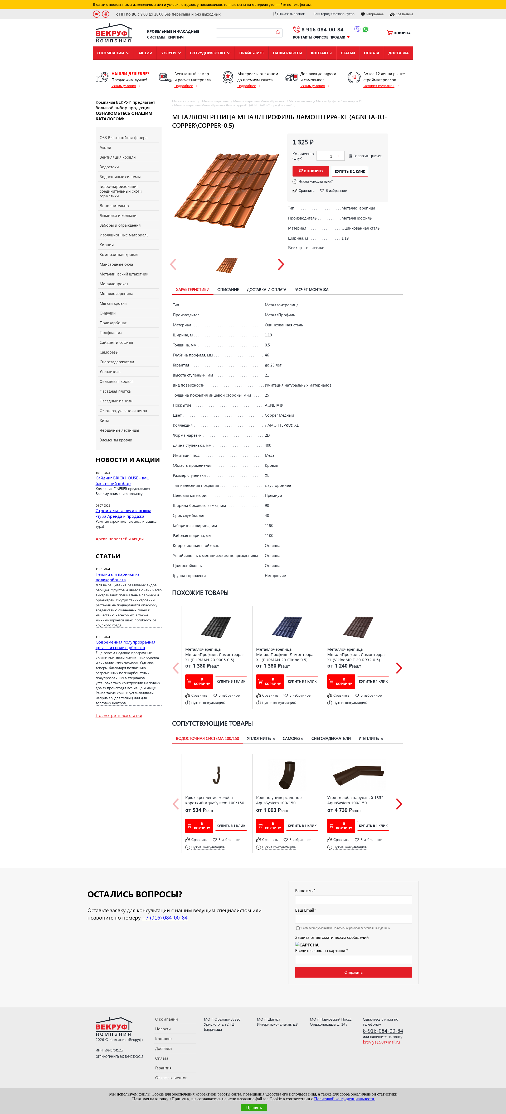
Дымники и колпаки (118, 215)
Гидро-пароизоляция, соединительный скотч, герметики (121, 191)
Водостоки (109, 166)
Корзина (402, 33)
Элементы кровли (116, 439)
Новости (163, 1028)
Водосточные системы (120, 176)
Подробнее (183, 85)
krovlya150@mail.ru (381, 1042)
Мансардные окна (116, 264)
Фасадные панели (116, 400)
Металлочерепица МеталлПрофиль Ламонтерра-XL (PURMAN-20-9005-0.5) (214, 654)
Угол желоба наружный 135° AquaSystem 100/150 (355, 800)
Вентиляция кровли (118, 157)
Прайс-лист (251, 52)
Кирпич (107, 244)
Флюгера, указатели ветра (123, 410)
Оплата (372, 52)
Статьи (348, 52)
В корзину (313, 171)
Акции (145, 52)
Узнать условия (123, 85)
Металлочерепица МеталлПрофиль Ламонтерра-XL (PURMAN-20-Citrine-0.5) (285, 654)
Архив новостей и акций (120, 538)
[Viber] (357, 30)
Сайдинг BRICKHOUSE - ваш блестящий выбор (122, 480)
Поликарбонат (113, 322)
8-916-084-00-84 (383, 1030)
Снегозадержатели (117, 361)
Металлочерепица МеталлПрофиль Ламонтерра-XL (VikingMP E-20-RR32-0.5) (356, 654)
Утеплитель (110, 371)
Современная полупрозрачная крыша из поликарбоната (125, 644)
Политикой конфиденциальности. (344, 1099)
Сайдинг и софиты (116, 342)
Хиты (104, 420)
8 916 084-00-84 (322, 29)
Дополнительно (114, 205)
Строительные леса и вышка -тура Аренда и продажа (123, 513)
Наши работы (287, 52)
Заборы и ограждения (120, 225)
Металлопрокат (114, 283)
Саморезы (109, 352)
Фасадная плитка (115, 391)
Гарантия (163, 1067)
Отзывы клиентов (171, 1077)
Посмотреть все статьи (119, 715)
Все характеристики (306, 247)
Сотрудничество (207, 52)
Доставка (398, 52)
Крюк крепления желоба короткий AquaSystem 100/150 (214, 800)
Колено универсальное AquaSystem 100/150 (278, 800)
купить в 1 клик (350, 171)
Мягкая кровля (113, 303)
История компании (379, 85)
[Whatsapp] (365, 30)
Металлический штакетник (124, 274)
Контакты (321, 52)
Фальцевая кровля (117, 381)
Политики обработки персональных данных (361, 928)
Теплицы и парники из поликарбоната (117, 576)
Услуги (168, 52)
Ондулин (108, 313)
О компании (110, 52)
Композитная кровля (119, 254)
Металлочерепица (116, 293)
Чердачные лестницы (119, 430)
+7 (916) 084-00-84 (165, 917)
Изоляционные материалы (124, 234)
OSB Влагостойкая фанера (124, 137)
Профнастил (111, 332)
